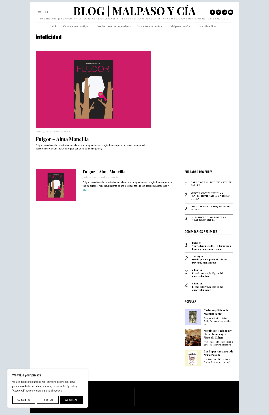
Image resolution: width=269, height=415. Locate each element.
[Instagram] (224, 12)
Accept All (71, 399)
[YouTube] (230, 12)
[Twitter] (218, 12)
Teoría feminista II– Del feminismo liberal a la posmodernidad (211, 247)
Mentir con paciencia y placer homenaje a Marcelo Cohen (210, 196)
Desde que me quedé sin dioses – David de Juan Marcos (210, 261)
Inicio (53, 26)
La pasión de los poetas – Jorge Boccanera (208, 219)
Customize (23, 399)
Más (85, 189)
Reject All (48, 399)
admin (195, 269)
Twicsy (196, 256)
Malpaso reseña (180, 26)
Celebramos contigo (75, 26)
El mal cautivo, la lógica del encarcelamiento (207, 275)
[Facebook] (212, 12)
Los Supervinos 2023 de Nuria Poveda (211, 208)
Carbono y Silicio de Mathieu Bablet (211, 184)
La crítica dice (207, 26)
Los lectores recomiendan (113, 26)
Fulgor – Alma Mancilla (62, 139)
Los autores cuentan (149, 26)
